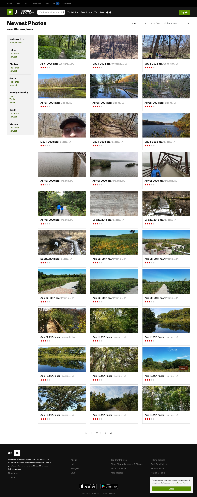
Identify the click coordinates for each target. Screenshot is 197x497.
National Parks (158, 472)
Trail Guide (72, 12)
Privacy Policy (182, 483)
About (74, 460)
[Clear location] (188, 23)
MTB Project (117, 472)
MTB (18, 3)
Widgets (75, 468)
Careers (11, 477)
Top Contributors (119, 460)
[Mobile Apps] (108, 12)
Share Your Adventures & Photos (126, 464)
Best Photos (86, 12)
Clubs (73, 472)
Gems (12, 102)
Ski (47, 3)
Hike (27, 3)
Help (73, 464)
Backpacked (16, 42)
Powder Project (158, 468)
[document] (171, 485)
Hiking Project (158, 460)
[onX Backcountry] (62, 3)
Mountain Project (119, 468)
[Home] (22, 12)
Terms (104, 493)
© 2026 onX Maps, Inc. (91, 493)
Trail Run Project (159, 464)
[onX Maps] (14, 455)
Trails (12, 99)
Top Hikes (99, 12)
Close (171, 488)
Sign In (184, 12)
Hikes (12, 96)
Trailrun (37, 3)
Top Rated (14, 53)
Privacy (112, 493)
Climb (9, 3)
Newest (13, 56)
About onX (13, 473)
